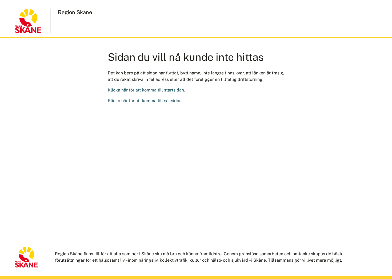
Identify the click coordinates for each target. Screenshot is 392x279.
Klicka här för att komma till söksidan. (145, 100)
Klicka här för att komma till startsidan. (146, 90)
